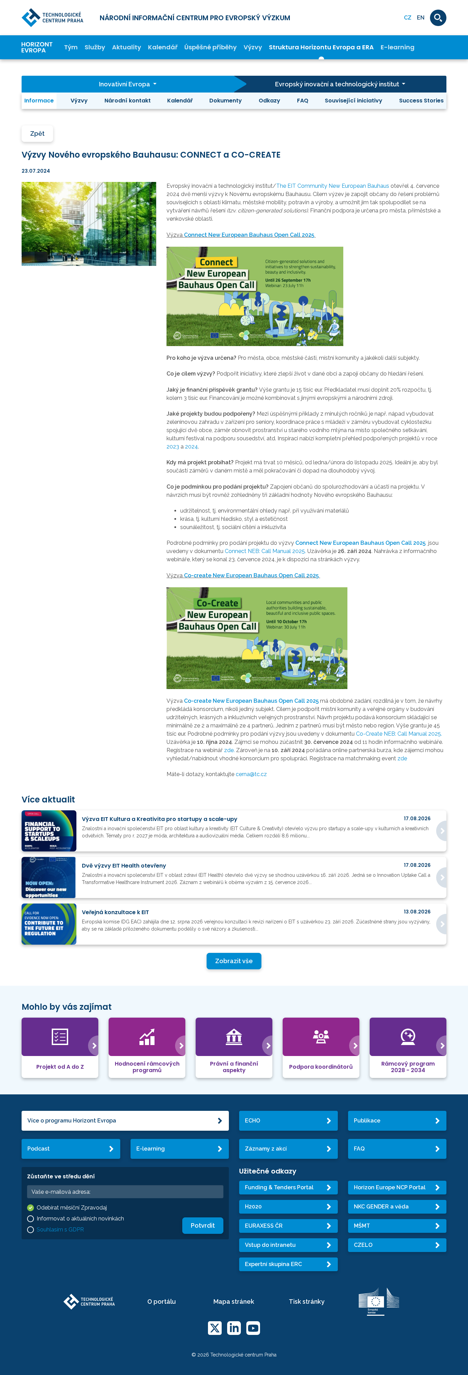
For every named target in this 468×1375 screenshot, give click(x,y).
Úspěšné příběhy (210, 47)
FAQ (302, 101)
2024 (191, 446)
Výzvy (253, 47)
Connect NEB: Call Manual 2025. (266, 551)
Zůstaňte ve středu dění (61, 1176)
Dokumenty (225, 101)
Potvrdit (203, 1225)
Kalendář (162, 47)
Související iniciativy (353, 101)
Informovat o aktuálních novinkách (80, 1218)
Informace (39, 101)
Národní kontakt (127, 101)
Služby (95, 47)
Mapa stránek (233, 1301)
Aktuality (126, 47)
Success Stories (421, 101)
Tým (71, 47)
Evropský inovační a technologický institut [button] (338, 84)
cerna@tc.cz (251, 774)
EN (420, 17)
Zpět (37, 133)
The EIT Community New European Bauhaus (333, 186)
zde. (230, 750)
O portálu (161, 1301)
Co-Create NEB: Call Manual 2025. (399, 734)
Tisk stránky (306, 1301)
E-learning (398, 47)
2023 (173, 446)
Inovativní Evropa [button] (125, 84)
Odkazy (269, 101)
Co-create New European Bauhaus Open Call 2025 (251, 575)
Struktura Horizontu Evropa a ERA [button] (321, 47)
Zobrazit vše (234, 961)
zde (402, 758)
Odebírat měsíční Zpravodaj (72, 1207)
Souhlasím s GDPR (60, 1229)
